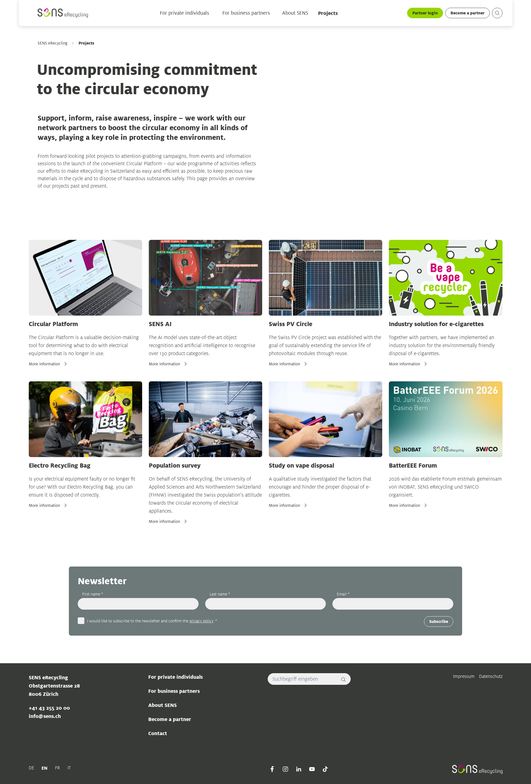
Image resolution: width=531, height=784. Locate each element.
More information (44, 363)
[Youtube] (312, 769)
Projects (328, 13)
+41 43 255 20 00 (49, 707)
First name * (92, 594)
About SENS (295, 13)
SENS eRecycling (52, 43)
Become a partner (468, 12)
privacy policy (201, 620)
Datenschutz (491, 676)
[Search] (343, 679)
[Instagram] (285, 769)
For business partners (246, 13)
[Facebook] (272, 769)
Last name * (220, 594)
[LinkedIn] (298, 769)
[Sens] (63, 13)
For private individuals (184, 13)
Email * (343, 594)
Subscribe (438, 621)
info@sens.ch (45, 716)
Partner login (425, 12)
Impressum (464, 676)
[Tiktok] (325, 769)
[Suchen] (497, 13)
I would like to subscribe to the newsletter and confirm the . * (152, 620)
